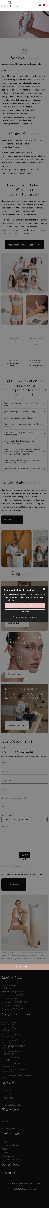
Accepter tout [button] (25, 606)
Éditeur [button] (25, 612)
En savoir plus (9, 600)
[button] (25, 617)
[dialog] (24, 604)
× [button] (44, 589)
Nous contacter (24, 967)
